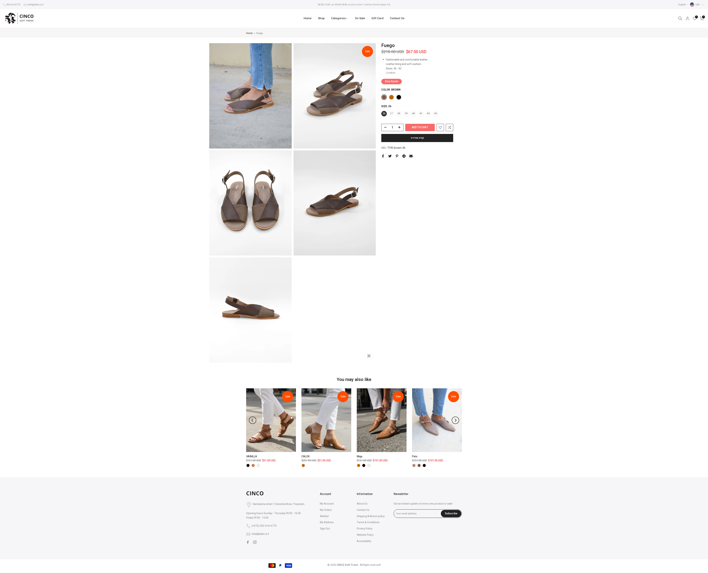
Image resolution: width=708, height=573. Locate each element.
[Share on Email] (411, 156)
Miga (359, 456)
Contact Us (397, 18)
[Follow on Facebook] (247, 542)
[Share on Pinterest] (397, 156)
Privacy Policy (364, 529)
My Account (327, 504)
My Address (327, 522)
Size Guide (391, 81)
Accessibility (364, 541)
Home (308, 18)
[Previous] (252, 420)
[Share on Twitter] (390, 156)
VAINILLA (251, 456)
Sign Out (325, 529)
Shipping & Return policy (371, 516)
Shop (321, 18)
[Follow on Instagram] (254, 542)
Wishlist (324, 516)
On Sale (360, 18)
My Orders (326, 510)
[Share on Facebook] (383, 156)
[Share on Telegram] (404, 156)
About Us (362, 504)
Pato (414, 456)
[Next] (455, 420)
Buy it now (417, 138)
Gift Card (378, 18)
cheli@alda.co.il (35, 4)
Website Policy (365, 535)
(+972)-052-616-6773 (264, 526)
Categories (338, 18)
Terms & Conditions (368, 522)
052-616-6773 (13, 4)
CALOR (305, 456)
